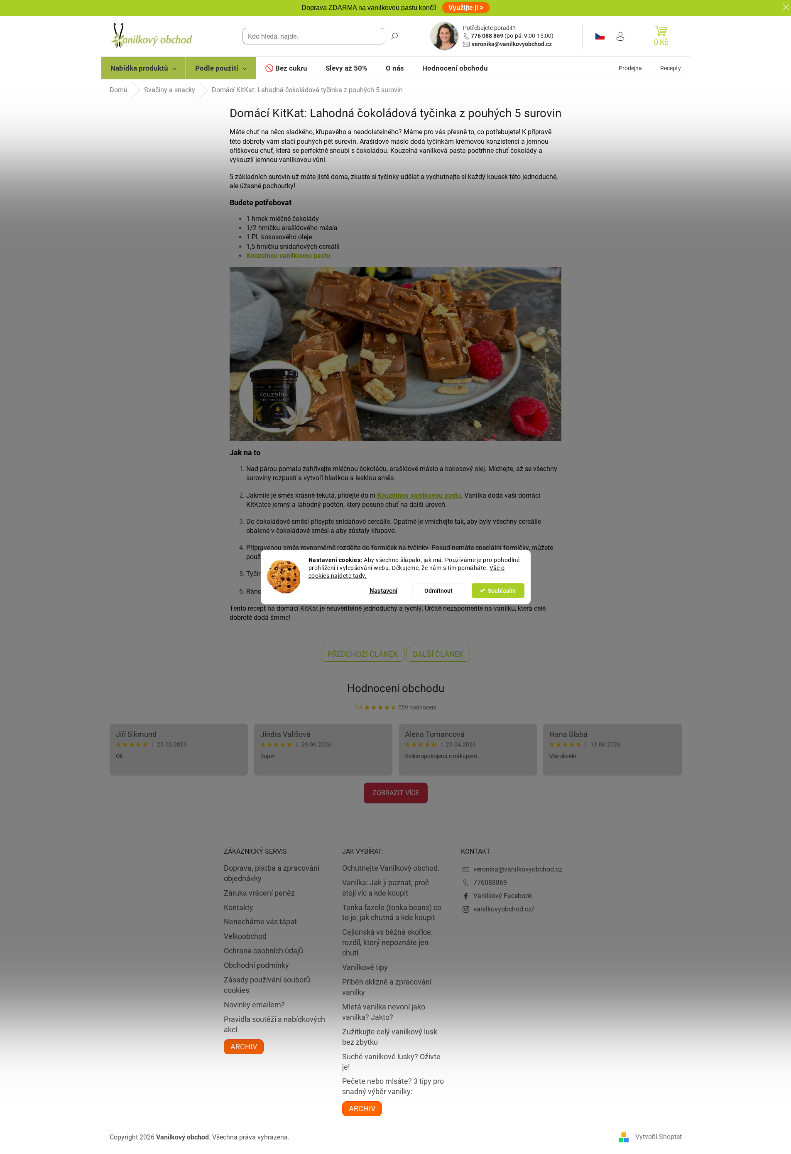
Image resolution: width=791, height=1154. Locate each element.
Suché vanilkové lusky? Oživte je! (391, 1061)
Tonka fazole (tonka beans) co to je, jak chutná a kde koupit (391, 912)
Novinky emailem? (254, 1004)
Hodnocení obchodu (395, 688)
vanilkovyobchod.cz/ (503, 909)
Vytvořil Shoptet (658, 1137)
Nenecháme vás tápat (260, 921)
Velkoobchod (245, 936)
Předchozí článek (363, 654)
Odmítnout (438, 590)
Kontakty (238, 907)
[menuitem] (143, 68)
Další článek (438, 654)
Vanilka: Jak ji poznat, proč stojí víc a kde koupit (385, 887)
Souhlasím (502, 590)
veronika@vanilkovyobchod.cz (512, 44)
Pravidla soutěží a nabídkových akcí (274, 1024)
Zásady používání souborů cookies (267, 984)
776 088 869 (487, 35)
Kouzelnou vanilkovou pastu (288, 256)
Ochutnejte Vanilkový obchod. (391, 868)
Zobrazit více (395, 793)
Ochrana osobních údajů (263, 950)
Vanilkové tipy (365, 967)
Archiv (243, 1046)
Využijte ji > (465, 7)
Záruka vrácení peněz (259, 893)
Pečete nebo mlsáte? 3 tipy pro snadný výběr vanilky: (393, 1086)
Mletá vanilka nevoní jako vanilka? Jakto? (383, 1011)
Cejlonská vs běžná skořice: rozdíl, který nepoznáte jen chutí (387, 942)
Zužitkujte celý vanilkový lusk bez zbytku (389, 1036)
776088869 (490, 882)
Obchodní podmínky (256, 965)
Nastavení (383, 590)
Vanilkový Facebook (502, 896)
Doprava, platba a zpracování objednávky (271, 873)
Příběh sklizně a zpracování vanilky (386, 987)
